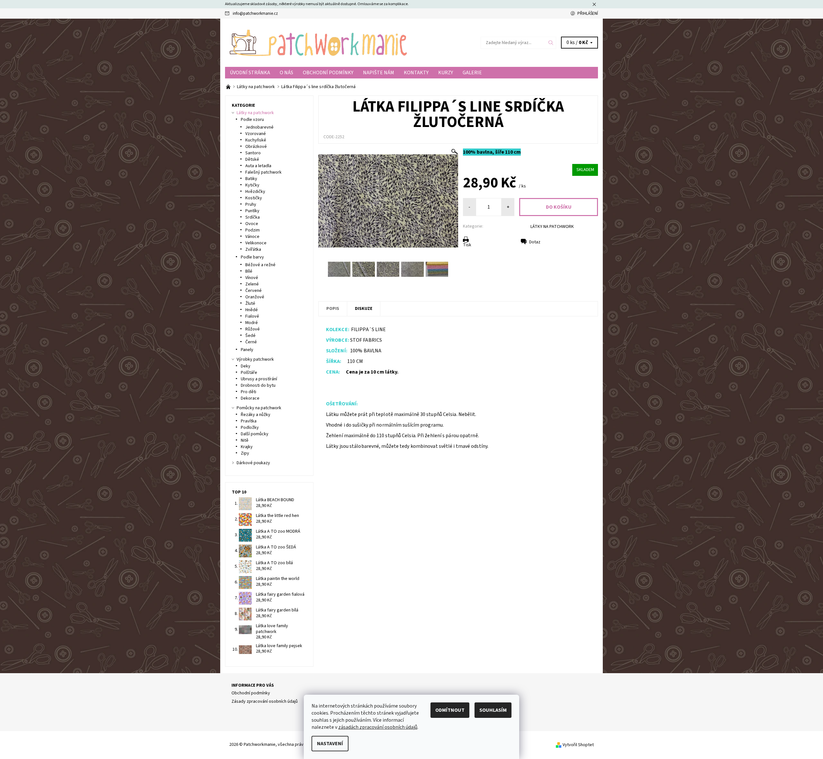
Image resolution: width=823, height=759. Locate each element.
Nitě (245, 440)
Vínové (251, 278)
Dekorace (250, 398)
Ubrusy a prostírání (259, 379)
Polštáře (249, 372)
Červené (253, 290)
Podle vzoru (252, 119)
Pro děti (248, 392)
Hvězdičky (255, 191)
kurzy (445, 72)
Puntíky (252, 211)
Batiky (251, 179)
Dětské (252, 159)
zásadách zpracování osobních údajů (377, 727)
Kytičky (252, 185)
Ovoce (251, 224)
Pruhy (250, 204)
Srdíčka (252, 217)
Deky (245, 366)
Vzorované (255, 134)
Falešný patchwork (263, 172)
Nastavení (330, 743)
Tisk (467, 245)
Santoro (253, 153)
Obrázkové (256, 146)
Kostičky (253, 198)
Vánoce (252, 236)
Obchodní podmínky (328, 72)
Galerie (472, 72)
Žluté (250, 303)
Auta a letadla (258, 166)
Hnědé (251, 310)
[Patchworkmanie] (318, 42)
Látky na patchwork (255, 113)
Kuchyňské (255, 140)
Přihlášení (587, 13)
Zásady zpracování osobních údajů (264, 701)
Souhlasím (493, 710)
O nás (286, 72)
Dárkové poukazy (253, 463)
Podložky (250, 427)
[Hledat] (551, 43)
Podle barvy (252, 257)
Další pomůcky (254, 434)
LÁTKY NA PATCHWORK (552, 226)
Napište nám (378, 72)
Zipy (245, 453)
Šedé (250, 335)
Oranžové (254, 297)
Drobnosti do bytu (258, 385)
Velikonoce (256, 243)
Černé (251, 342)
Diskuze (363, 308)
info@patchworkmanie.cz (255, 13)
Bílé (248, 271)
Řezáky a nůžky (255, 414)
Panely (247, 350)
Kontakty (416, 72)
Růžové (252, 329)
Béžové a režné (260, 265)
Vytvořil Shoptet (578, 744)
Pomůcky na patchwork (259, 408)
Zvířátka (253, 249)
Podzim (252, 230)
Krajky (247, 447)
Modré (251, 323)
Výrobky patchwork (255, 359)
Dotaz (534, 242)
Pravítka (249, 421)
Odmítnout (450, 710)
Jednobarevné (259, 127)
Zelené (252, 284)
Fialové (252, 316)
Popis (332, 308)
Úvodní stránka (250, 72)
